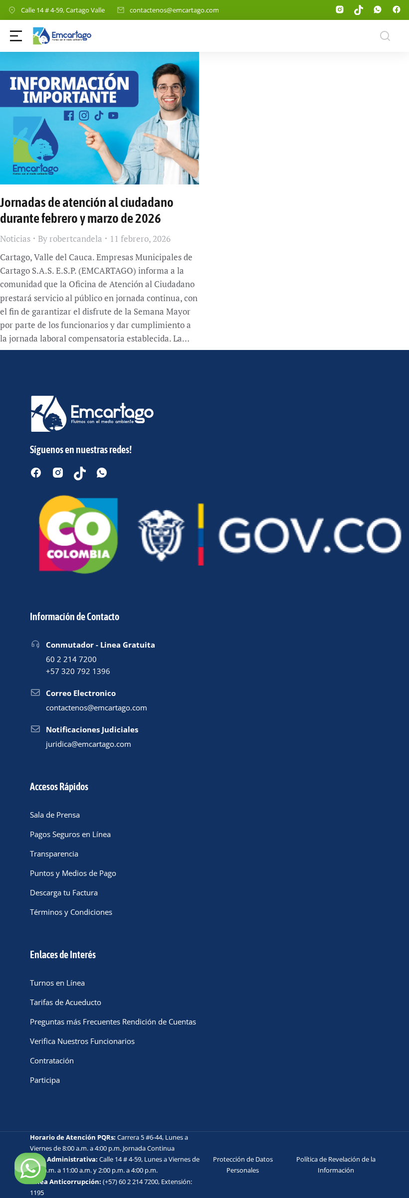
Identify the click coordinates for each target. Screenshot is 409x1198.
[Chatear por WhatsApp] (30, 1168)
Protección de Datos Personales (243, 1165)
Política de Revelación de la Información (336, 1165)
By (70, 238)
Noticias (15, 238)
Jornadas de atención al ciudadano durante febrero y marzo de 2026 (87, 210)
